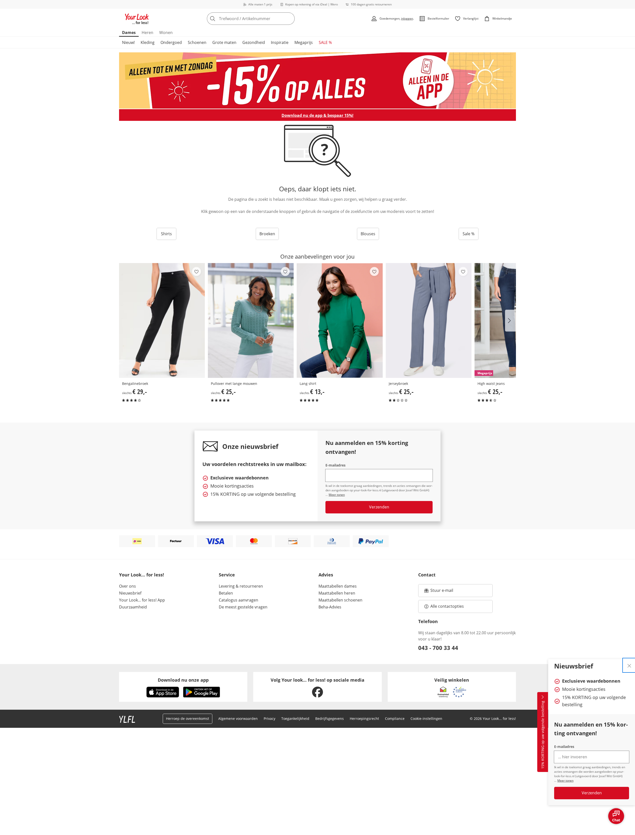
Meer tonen (565, 780)
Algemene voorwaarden (238, 718)
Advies (325, 575)
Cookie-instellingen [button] (426, 718)
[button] (510, 321)
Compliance (395, 718)
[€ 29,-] (162, 320)
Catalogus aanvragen (238, 600)
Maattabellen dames (337, 586)
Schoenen (197, 42)
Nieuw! (128, 42)
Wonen (166, 32)
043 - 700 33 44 (438, 647)
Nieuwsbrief (130, 593)
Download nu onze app (183, 680)
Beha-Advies (329, 607)
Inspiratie (279, 42)
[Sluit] (629, 665)
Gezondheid (253, 42)
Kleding (148, 42)
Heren (147, 32)
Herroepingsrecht (364, 718)
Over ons (127, 586)
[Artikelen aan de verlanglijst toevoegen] (196, 271)
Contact (427, 575)
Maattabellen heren (336, 593)
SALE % (325, 42)
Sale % (469, 233)
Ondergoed (171, 42)
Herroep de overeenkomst (187, 718)
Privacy (269, 718)
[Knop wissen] (289, 19)
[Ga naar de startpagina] (137, 19)
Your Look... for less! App (142, 600)
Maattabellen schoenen (340, 600)
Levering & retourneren (241, 586)
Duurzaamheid (133, 607)
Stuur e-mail (441, 592)
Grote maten (224, 42)
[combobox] (261, 19)
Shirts (166, 233)
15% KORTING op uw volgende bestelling (542, 735)
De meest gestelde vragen (243, 607)
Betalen (226, 593)
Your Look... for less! (141, 575)
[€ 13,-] (339, 320)
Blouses (368, 233)
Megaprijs (303, 42)
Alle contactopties (447, 606)
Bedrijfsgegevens (329, 718)
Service (227, 575)
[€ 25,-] (251, 320)
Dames (129, 32)
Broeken (267, 233)
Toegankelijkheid (295, 718)
